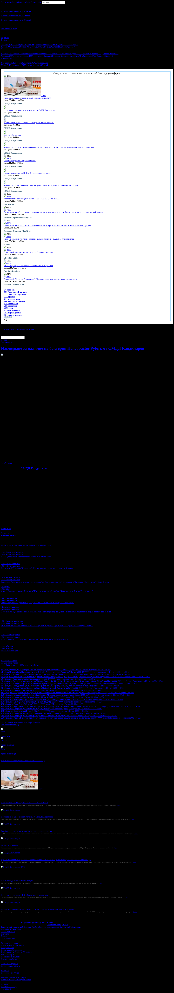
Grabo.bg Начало (8, 931)
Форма (24, 922)
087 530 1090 (47, 922)
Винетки (5, 970)
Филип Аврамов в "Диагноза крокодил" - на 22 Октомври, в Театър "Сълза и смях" (37, 603)
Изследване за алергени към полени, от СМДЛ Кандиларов (30, 110)
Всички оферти (7, 954)
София (4, 340)
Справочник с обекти (10, 966)
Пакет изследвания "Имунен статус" (20, 161)
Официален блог (8, 938)
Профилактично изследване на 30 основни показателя (27, 98)
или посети (10, 725)
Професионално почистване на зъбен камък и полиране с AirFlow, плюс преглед (39, 239)
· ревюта (10, 665)
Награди (4, 984)
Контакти (5, 934)
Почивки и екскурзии (10, 957)
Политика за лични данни (12, 945)
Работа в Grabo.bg (9, 986)
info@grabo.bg (34, 922)
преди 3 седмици (8, 754)
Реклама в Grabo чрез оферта (13, 977)
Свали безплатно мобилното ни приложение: (21, 722)
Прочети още (6, 502)
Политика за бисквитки (11, 950)
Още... (119, 805)
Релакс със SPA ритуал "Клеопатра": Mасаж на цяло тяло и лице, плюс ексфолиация (40, 279)
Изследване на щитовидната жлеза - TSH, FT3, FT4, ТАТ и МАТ (32, 199)
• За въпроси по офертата (12, 761)
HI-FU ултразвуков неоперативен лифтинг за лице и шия (28, 266)
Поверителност (7, 948)
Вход (14, 29)
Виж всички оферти (9, 651)
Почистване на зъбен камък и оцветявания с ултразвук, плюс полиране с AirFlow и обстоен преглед (47, 225)
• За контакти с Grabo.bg (34, 761)
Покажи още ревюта (10, 756)
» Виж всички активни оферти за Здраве (19, 329)
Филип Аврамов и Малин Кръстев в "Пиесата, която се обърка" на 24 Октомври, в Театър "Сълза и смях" (47, 591)
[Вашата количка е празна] (1, 5)
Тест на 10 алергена (12, 135)
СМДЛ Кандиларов (34, 468)
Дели (3, 749)
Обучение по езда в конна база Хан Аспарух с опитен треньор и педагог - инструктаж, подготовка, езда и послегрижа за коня (56, 612)
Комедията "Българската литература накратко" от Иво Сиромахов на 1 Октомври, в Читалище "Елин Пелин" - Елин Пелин (55, 582)
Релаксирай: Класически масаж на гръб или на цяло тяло (28, 252)
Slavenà (4, 740)
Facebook (5, 660)
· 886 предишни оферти (28, 665)
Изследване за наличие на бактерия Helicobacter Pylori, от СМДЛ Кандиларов (72, 348)
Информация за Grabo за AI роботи (16, 952)
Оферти (6, 2)
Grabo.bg (7, 989)
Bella (3, 731)
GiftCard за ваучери (9, 964)
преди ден (5, 736)
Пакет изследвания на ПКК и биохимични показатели (27, 173)
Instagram (13, 660)
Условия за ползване (10, 943)
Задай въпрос (7, 463)
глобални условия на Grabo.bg (32, 459)
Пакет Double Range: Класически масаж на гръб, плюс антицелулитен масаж (34, 639)
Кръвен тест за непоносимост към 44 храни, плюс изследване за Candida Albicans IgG (41, 185)
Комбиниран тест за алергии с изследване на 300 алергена (29, 122)
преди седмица (7, 745)
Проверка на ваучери (10, 973)
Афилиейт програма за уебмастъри (16, 980)
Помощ (4, 936)
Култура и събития (9, 959)
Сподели (5, 533)
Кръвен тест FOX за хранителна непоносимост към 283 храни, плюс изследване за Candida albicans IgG (49, 147)
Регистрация (6, 29)
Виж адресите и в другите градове (16, 720)
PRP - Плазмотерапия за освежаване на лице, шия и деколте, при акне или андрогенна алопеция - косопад (47, 625)
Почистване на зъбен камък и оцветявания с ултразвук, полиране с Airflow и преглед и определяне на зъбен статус (54, 212)
